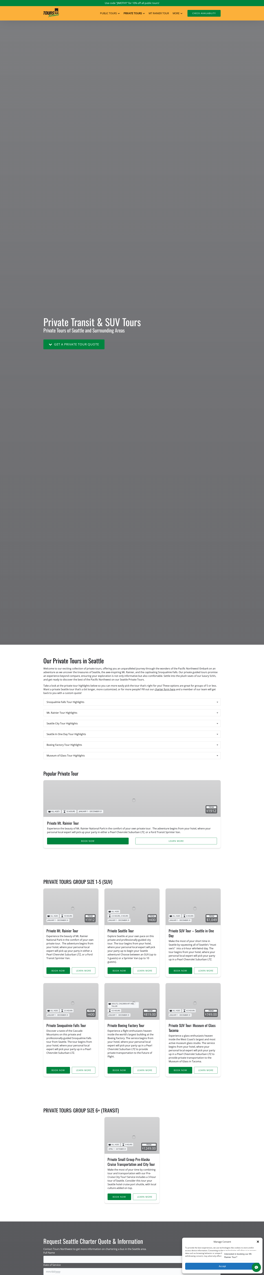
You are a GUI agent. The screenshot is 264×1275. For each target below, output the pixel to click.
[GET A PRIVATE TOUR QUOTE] (74, 335)
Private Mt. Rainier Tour (63, 823)
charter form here (165, 689)
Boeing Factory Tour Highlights (64, 745)
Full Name (49, 1252)
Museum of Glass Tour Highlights (66, 755)
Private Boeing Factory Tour (126, 1025)
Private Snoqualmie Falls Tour (66, 1025)
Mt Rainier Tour (159, 13)
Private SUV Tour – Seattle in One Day (191, 933)
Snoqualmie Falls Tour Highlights (65, 702)
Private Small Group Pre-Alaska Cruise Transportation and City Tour (131, 1161)
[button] (257, 1241)
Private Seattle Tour (121, 930)
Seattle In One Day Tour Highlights (66, 734)
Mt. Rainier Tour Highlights (62, 712)
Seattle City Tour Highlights (62, 723)
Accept (222, 1266)
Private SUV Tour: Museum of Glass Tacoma (192, 1028)
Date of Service (52, 1265)
